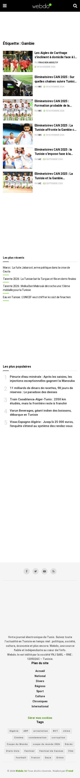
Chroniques (40, 701)
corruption (58, 737)
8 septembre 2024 (54, 159)
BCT (55, 731)
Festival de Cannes (51, 751)
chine (66, 731)
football (21, 757)
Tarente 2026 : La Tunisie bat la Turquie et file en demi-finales (39, 278)
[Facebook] (26, 571)
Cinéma (18, 737)
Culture (40, 696)
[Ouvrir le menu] (5, 6)
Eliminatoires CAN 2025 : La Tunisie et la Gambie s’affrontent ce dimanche (54, 176)
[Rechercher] (75, 6)
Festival (29, 751)
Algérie (14, 731)
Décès (69, 744)
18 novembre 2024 (45, 67)
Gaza (48, 757)
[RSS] (53, 571)
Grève (60, 757)
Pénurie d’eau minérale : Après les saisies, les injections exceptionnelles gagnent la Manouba (42, 379)
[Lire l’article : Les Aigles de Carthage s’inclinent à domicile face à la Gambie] (18, 61)
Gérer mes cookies (40, 717)
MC (40, 87)
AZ (39, 159)
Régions (40, 686)
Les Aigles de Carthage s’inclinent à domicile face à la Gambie (55, 55)
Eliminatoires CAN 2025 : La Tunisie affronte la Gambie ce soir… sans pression (55, 128)
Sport (40, 691)
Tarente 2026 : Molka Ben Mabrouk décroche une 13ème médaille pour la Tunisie (36, 288)
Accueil (40, 671)
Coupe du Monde (17, 744)
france (35, 757)
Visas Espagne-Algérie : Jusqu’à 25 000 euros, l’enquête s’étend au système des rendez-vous (41, 424)
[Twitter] (35, 571)
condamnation (38, 737)
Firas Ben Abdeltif (48, 62)
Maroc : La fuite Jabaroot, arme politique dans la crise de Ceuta (36, 269)
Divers (40, 681)
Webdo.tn (21, 771)
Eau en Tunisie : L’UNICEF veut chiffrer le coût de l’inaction (37, 297)
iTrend (69, 771)
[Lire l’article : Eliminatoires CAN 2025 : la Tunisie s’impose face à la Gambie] (18, 158)
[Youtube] (44, 571)
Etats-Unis (12, 751)
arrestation (40, 731)
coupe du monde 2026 (46, 744)
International (40, 706)
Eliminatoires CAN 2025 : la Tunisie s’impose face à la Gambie (53, 152)
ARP (25, 731)
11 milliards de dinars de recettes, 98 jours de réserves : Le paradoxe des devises (41, 390)
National (40, 676)
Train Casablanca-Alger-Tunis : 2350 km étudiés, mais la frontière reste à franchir (38, 401)
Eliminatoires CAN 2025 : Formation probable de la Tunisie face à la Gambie (52, 103)
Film (70, 751)
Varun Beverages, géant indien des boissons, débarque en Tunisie (40, 412)
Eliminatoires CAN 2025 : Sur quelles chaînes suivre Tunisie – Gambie (55, 79)
